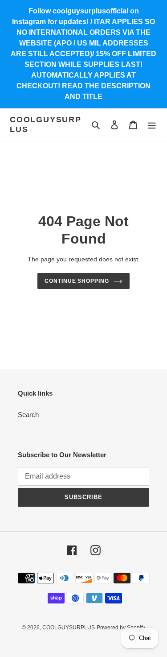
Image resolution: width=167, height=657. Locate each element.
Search (28, 414)
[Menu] (152, 124)
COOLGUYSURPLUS (45, 124)
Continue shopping (77, 281)
